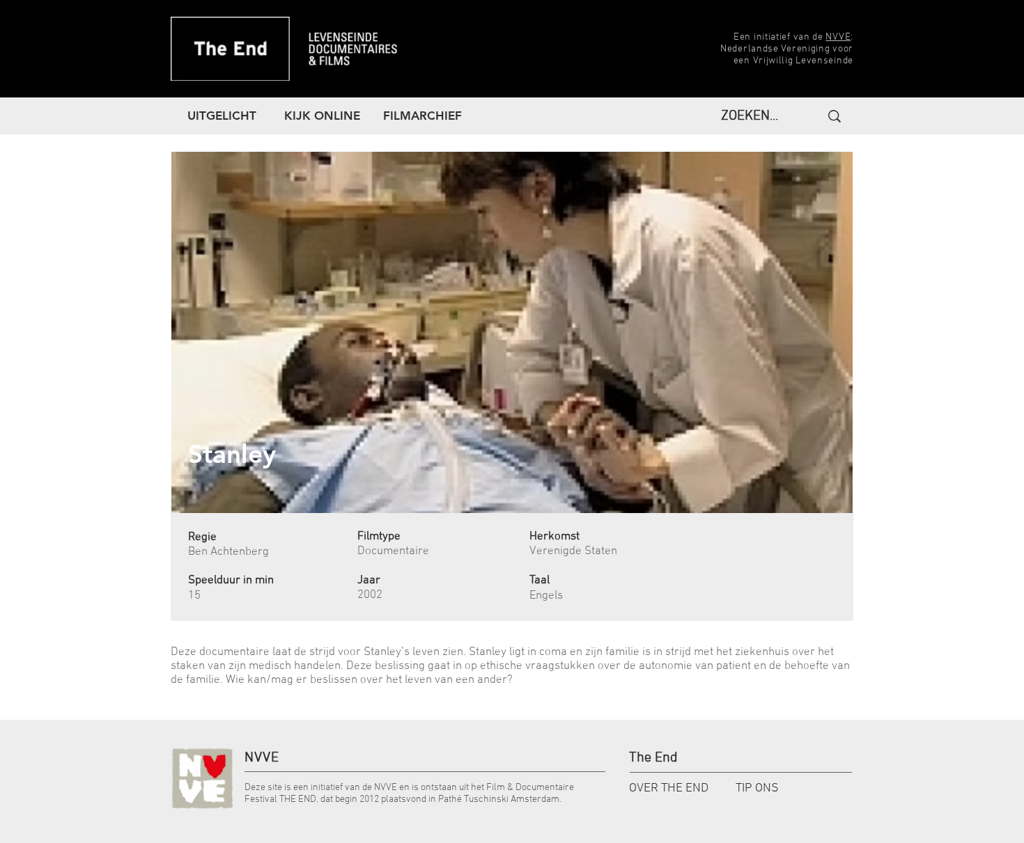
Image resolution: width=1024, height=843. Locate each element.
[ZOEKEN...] (833, 116)
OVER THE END (668, 788)
